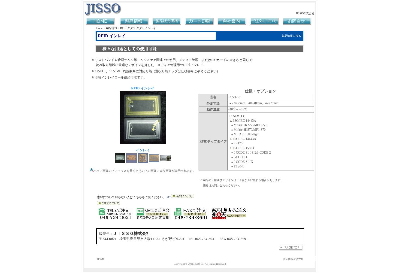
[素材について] (182, 197)
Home (99, 28)
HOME (101, 259)
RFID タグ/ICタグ (131, 28)
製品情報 (111, 28)
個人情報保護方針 (293, 259)
